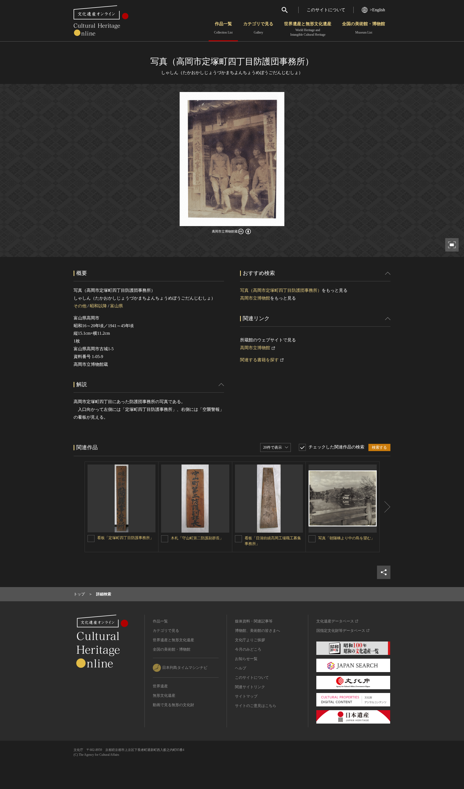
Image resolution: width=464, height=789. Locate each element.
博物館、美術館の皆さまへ (257, 631)
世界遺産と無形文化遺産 (307, 28)
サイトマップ (246, 696)
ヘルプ (240, 668)
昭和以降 (98, 306)
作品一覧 (223, 27)
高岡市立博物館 (255, 298)
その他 (80, 306)
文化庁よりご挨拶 (250, 640)
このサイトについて (326, 10)
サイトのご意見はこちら (255, 706)
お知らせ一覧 (246, 659)
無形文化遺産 (164, 696)
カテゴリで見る (258, 27)
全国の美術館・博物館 (363, 27)
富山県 (116, 306)
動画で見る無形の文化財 (173, 705)
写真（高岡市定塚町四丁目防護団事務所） (281, 290)
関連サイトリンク (250, 687)
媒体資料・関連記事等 (254, 621)
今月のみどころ (248, 649)
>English (377, 10)
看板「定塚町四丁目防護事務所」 (125, 538)
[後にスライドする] (385, 507)
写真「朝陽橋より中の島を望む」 (346, 538)
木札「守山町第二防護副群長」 (197, 538)
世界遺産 (160, 686)
